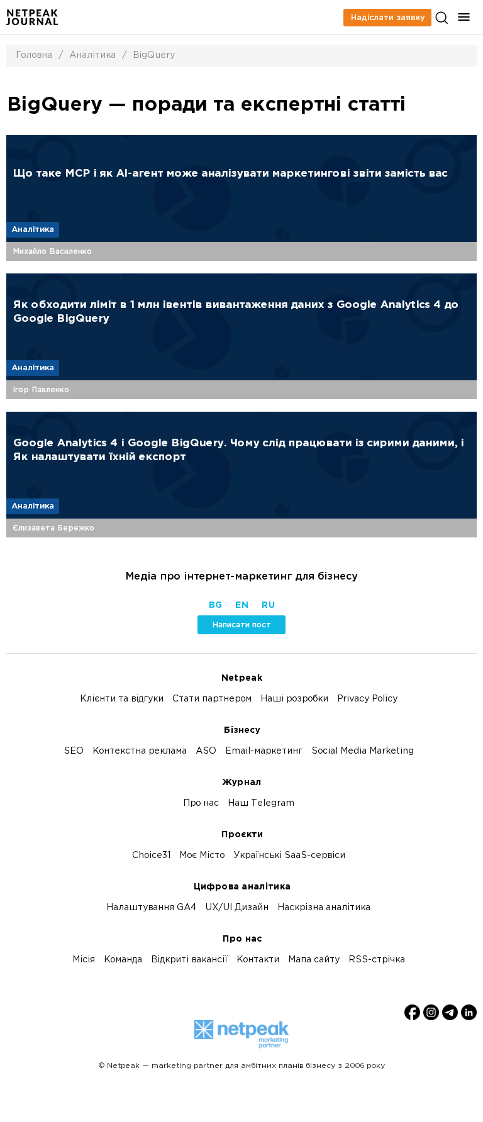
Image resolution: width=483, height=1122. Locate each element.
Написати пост (241, 625)
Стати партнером (212, 699)
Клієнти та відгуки (122, 699)
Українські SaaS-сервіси (289, 856)
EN (241, 605)
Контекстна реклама (139, 751)
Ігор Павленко (41, 389)
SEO (74, 751)
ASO (206, 751)
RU (268, 605)
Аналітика (92, 55)
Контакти (257, 960)
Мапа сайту (314, 960)
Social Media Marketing (362, 751)
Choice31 (151, 856)
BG (215, 605)
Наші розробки (294, 699)
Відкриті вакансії (189, 960)
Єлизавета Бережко (53, 528)
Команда (123, 960)
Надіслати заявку (388, 17)
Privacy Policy (367, 699)
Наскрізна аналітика (323, 908)
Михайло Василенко (52, 251)
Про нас (201, 803)
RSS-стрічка (376, 960)
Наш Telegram (261, 803)
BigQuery (154, 55)
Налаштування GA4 (151, 908)
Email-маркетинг (264, 751)
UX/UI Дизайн (237, 908)
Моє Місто (202, 856)
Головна (34, 55)
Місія (83, 960)
